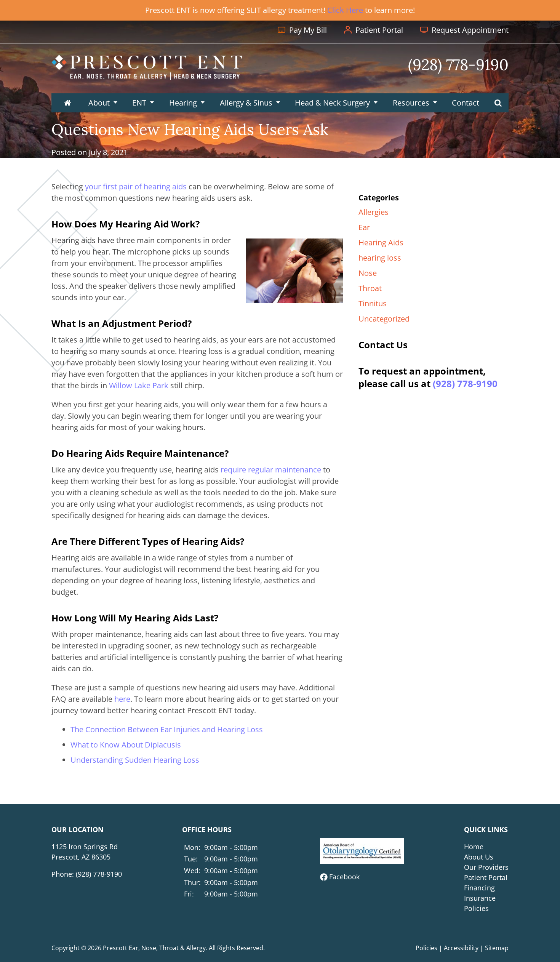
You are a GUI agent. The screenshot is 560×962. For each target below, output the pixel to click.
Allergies (373, 212)
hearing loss (379, 258)
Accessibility (461, 948)
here (122, 699)
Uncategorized (384, 319)
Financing (479, 887)
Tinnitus (372, 303)
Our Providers (486, 867)
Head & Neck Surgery (332, 103)
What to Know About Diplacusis (125, 745)
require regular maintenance (271, 469)
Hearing (183, 103)
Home (473, 846)
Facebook (344, 876)
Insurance (480, 898)
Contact (465, 103)
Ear (364, 227)
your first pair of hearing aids (136, 186)
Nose (367, 273)
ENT (139, 103)
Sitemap (497, 948)
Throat (370, 288)
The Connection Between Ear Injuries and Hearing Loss (166, 729)
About (99, 103)
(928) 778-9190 (465, 383)
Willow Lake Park (138, 385)
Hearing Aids (380, 242)
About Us (478, 856)
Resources (411, 103)
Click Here (345, 10)
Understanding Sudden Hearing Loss (134, 760)
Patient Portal (485, 877)
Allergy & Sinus (246, 103)
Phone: (86, 874)
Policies (476, 908)
